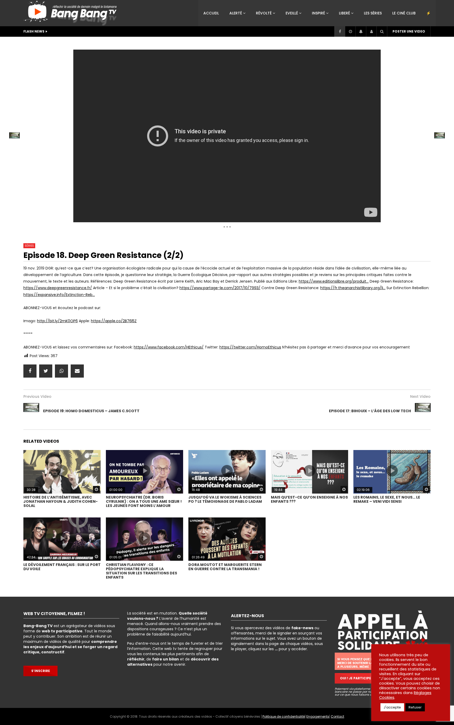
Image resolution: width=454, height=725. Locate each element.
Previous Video (37, 396)
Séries (99, 43)
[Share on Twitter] (45, 371)
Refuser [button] (415, 707)
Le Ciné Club (404, 13)
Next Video (420, 396)
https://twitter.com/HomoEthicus (250, 347)
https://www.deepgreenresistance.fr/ (57, 287)
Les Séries (373, 13)
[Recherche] (381, 31)
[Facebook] (339, 31)
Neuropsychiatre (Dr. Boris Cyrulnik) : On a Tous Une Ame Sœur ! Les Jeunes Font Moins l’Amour (144, 501)
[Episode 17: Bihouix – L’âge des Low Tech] (423, 411)
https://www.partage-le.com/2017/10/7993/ (219, 287)
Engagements (317, 716)
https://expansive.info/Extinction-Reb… (59, 294)
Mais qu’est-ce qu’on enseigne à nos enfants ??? (309, 499)
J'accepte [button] (392, 707)
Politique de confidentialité (283, 716)
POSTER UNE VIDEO (409, 31)
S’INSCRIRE (40, 671)
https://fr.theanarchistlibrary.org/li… (352, 287)
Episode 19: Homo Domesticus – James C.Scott (91, 411)
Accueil (211, 13)
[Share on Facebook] (30, 371)
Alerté (235, 13)
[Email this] (77, 371)
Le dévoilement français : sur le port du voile (62, 566)
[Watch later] (350, 31)
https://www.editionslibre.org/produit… (334, 281)
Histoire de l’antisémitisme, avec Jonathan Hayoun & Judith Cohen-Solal (60, 501)
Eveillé (292, 13)
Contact (337, 716)
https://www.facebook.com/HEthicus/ (169, 347)
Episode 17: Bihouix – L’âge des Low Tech (370, 411)
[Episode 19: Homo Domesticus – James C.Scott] (31, 411)
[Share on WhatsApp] (61, 371)
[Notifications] (360, 31)
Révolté (264, 13)
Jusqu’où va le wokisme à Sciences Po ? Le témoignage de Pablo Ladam (225, 499)
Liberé (344, 13)
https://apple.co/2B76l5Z (114, 321)
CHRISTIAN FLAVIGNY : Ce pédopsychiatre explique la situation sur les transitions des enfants (141, 571)
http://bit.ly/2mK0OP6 (57, 321)
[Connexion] (371, 31)
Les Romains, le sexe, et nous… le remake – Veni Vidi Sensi (386, 499)
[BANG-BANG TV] (71, 13)
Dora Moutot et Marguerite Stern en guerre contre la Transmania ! (225, 566)
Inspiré (318, 13)
